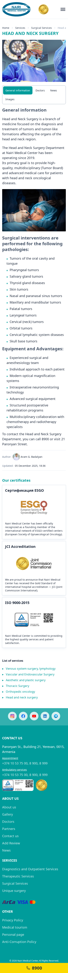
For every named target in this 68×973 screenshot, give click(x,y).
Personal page (13, 934)
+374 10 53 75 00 (15, 763)
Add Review (11, 843)
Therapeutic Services (18, 876)
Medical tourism (14, 927)
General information (17, 90)
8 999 (43, 763)
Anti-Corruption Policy (19, 942)
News (53, 90)
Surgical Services (15, 883)
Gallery (7, 814)
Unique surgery (14, 890)
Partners (8, 829)
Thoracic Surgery (15, 686)
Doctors (40, 90)
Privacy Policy (12, 920)
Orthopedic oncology (18, 692)
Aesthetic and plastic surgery (24, 680)
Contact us (10, 836)
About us (9, 807)
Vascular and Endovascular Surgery (28, 674)
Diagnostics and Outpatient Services (30, 869)
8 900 (33, 763)
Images (10, 99)
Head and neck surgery (20, 697)
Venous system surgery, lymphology (28, 669)
